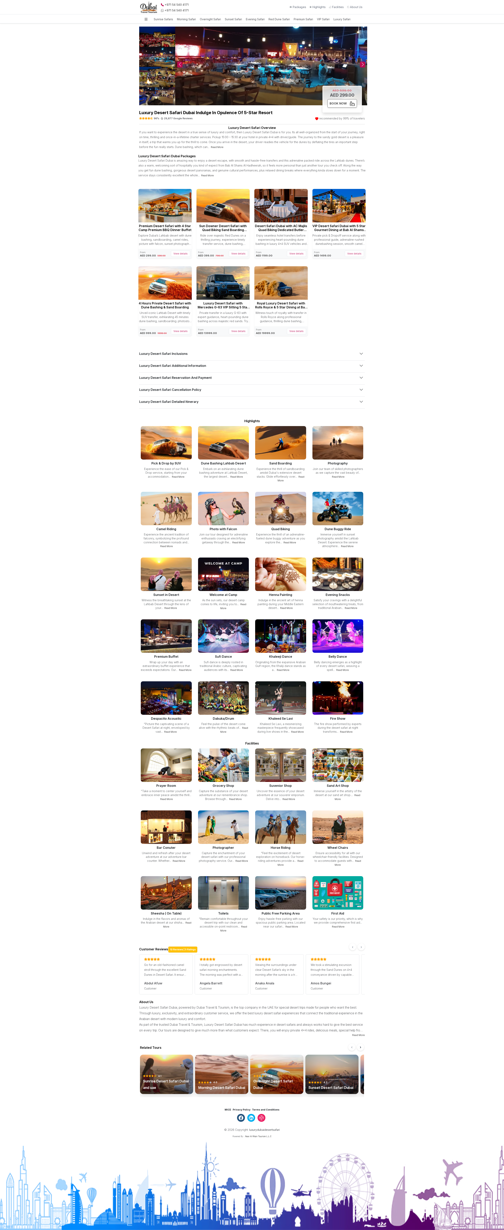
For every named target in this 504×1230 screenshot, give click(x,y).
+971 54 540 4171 (177, 4)
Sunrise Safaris (163, 19)
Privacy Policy (241, 1109)
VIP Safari (323, 19)
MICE (228, 1109)
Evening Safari (255, 19)
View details (180, 253)
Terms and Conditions (265, 1109)
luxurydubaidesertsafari (264, 1129)
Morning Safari (186, 19)
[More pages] (146, 19)
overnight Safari (210, 19)
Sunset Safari (233, 19)
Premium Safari (303, 19)
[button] (362, 65)
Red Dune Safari (279, 19)
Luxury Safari (342, 19)
